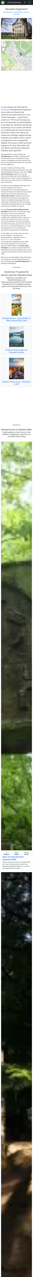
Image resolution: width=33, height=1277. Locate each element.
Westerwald (18, 12)
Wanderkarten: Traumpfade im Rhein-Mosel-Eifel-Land (16, 319)
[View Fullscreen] (3, 49)
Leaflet (14, 69)
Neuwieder (5, 109)
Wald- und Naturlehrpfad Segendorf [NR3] (13, 858)
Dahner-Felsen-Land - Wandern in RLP (16, 382)
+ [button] (3, 43)
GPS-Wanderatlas (14, 2)
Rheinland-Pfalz (8, 12)
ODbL (30, 69)
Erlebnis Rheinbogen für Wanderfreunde (17, 351)
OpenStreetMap (25, 69)
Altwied (14, 127)
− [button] (3, 46)
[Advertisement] (16, 88)
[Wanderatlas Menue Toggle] (29, 2)
